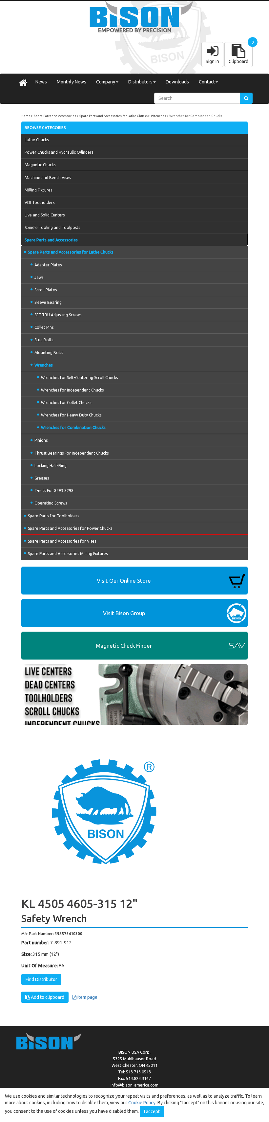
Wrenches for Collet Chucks (66, 402)
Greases (41, 478)
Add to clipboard (47, 997)
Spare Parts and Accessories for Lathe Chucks (113, 116)
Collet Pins (43, 327)
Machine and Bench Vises (48, 177)
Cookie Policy (141, 1102)
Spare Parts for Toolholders (53, 516)
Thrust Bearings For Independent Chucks (71, 453)
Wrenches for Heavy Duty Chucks (71, 415)
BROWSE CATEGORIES (45, 127)
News (41, 81)
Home (26, 116)
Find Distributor (41, 979)
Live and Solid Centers (45, 215)
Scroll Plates (45, 290)
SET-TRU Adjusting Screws (57, 315)
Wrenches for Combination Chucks (195, 116)
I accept (152, 1111)
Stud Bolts (43, 340)
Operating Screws (50, 503)
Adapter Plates (48, 265)
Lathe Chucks (37, 140)
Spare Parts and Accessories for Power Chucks (70, 528)
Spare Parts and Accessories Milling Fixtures (68, 553)
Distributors (140, 81)
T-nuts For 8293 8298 (53, 490)
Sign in (212, 61)
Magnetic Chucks (40, 165)
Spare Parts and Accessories (55, 116)
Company (105, 81)
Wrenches (158, 116)
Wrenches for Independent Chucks (72, 390)
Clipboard (238, 61)
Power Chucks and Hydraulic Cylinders (59, 152)
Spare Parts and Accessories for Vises (62, 541)
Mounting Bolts (48, 352)
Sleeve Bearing (48, 302)
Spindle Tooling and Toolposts (52, 227)
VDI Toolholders (39, 202)
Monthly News (71, 81)
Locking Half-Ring (50, 465)
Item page (86, 997)
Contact (207, 81)
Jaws (38, 277)
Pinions (41, 440)
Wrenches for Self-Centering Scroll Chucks (79, 377)
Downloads (177, 81)
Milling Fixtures (38, 190)
